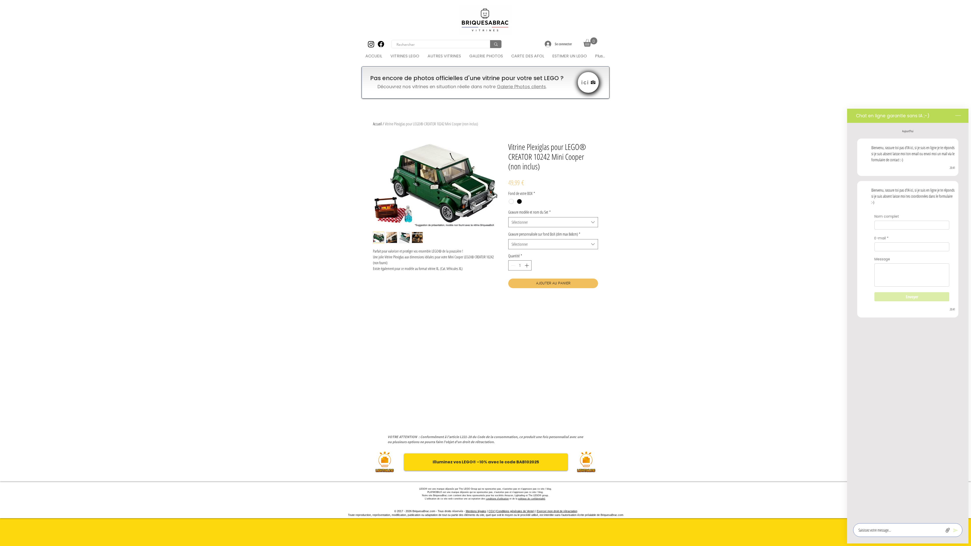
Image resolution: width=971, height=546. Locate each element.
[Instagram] (371, 44)
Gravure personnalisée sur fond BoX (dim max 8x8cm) (544, 234)
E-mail (881, 238)
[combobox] (553, 222)
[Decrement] (512, 265)
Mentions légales (476, 511)
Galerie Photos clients (521, 86)
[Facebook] (381, 44)
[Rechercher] (495, 44)
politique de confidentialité (531, 498)
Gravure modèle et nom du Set (529, 212)
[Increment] (527, 265)
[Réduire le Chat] (958, 116)
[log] (907, 321)
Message (882, 259)
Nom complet (886, 216)
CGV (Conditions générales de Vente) (512, 511)
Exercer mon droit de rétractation (557, 511)
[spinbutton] (520, 265)
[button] (590, 42)
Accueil (377, 124)
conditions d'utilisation (497, 498)
